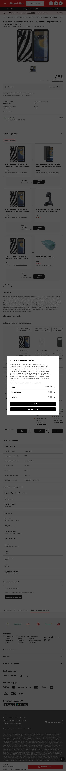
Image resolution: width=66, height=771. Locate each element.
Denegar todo (33, 409)
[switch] (50, 392)
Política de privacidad (15, 383)
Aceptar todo (33, 404)
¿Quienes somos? (26, 383)
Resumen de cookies (36, 383)
